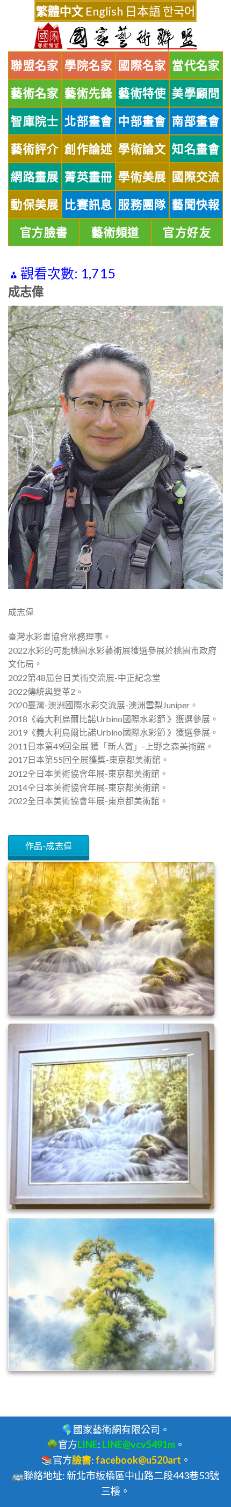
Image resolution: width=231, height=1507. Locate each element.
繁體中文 (59, 11)
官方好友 (187, 232)
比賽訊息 (88, 204)
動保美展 (35, 204)
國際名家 (142, 65)
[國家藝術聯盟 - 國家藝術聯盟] (115, 36)
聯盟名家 (35, 65)
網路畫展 (35, 177)
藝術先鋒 (88, 93)
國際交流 (196, 177)
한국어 (179, 11)
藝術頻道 (115, 232)
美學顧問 (196, 93)
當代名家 (196, 65)
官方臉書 (44, 232)
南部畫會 (196, 121)
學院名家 (88, 65)
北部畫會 (88, 121)
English (104, 11)
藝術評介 (35, 149)
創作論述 (88, 149)
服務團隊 (142, 204)
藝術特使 (142, 93)
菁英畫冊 (88, 177)
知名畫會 (196, 149)
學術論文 (142, 149)
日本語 (143, 11)
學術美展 (142, 177)
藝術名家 (35, 93)
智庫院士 (35, 121)
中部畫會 (142, 121)
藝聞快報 (196, 204)
